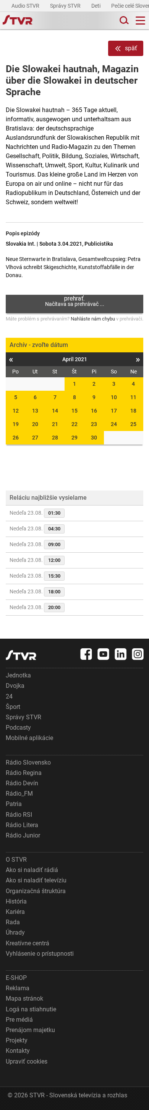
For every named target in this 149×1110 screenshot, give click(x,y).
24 (114, 424)
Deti (96, 6)
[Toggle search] (123, 20)
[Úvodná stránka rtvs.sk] (17, 21)
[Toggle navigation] (140, 20)
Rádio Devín (22, 783)
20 (35, 424)
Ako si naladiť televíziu (36, 880)
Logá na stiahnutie (31, 1009)
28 (55, 437)
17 (114, 411)
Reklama (17, 988)
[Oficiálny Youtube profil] (103, 654)
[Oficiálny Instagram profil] (138, 654)
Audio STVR (25, 6)
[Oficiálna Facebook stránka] (86, 654)
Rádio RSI (19, 814)
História (16, 901)
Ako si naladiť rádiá (32, 870)
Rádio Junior (23, 835)
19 (16, 424)
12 (16, 411)
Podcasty (18, 727)
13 (35, 411)
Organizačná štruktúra (36, 891)
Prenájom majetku (30, 1030)
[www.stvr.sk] (21, 655)
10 (114, 397)
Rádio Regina (24, 772)
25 (133, 424)
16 (94, 411)
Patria (14, 804)
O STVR (16, 859)
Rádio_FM (19, 793)
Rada (13, 922)
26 (16, 437)
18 (133, 411)
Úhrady (15, 932)
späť (131, 48)
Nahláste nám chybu (93, 319)
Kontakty (18, 1050)
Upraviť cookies (26, 1061)
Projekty (17, 1040)
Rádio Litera (22, 825)
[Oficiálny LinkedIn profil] (120, 654)
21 (55, 424)
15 (74, 411)
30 (94, 437)
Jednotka (18, 675)
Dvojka (15, 685)
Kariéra (15, 911)
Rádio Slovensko (28, 762)
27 (35, 437)
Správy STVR (66, 6)
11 (133, 397)
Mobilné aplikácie (29, 738)
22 (74, 424)
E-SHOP (16, 977)
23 (94, 424)
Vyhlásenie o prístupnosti (40, 953)
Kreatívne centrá (27, 943)
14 (55, 411)
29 (74, 437)
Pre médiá (19, 1019)
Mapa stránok (24, 998)
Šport (13, 706)
